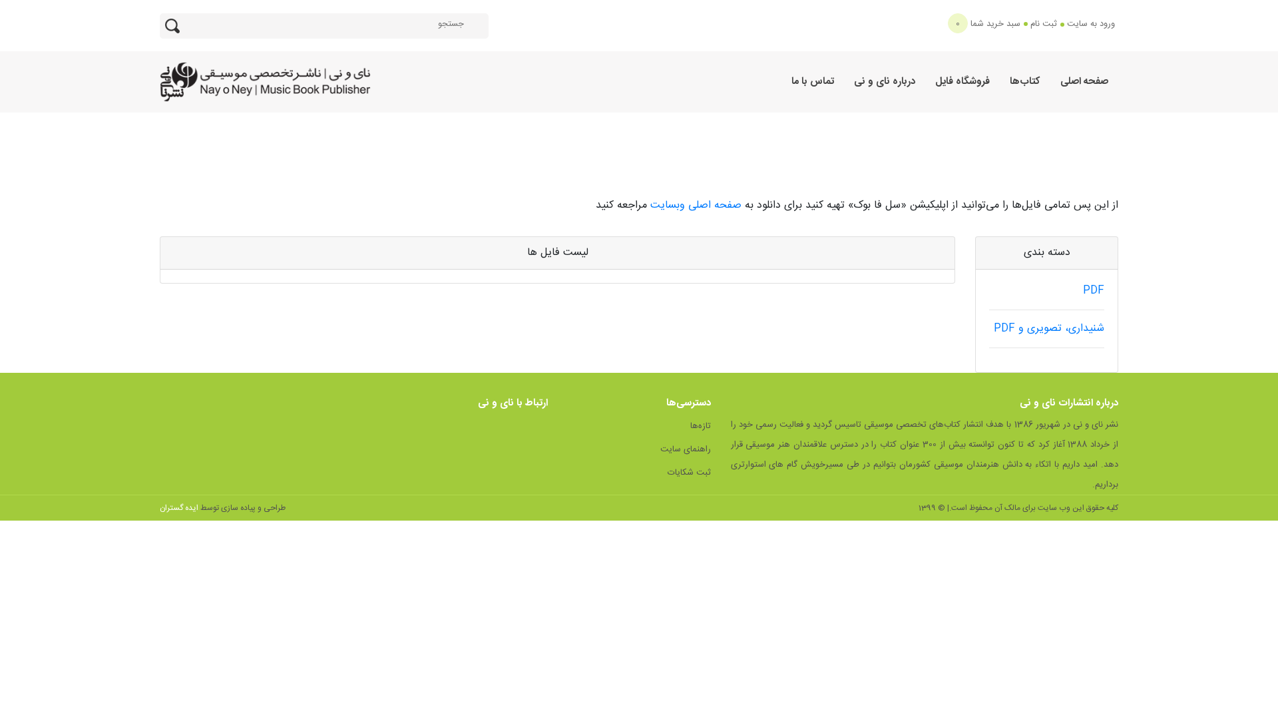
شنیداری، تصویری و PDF (1049, 329)
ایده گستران (179, 508)
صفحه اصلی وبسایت (697, 205)
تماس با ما (812, 81)
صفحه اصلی (1084, 81)
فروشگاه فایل (962, 81)
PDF (1093, 291)
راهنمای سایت (685, 449)
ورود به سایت (1091, 24)
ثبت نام (1043, 24)
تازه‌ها (700, 426)
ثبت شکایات (689, 472)
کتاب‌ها (1025, 81)
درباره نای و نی (884, 81)
